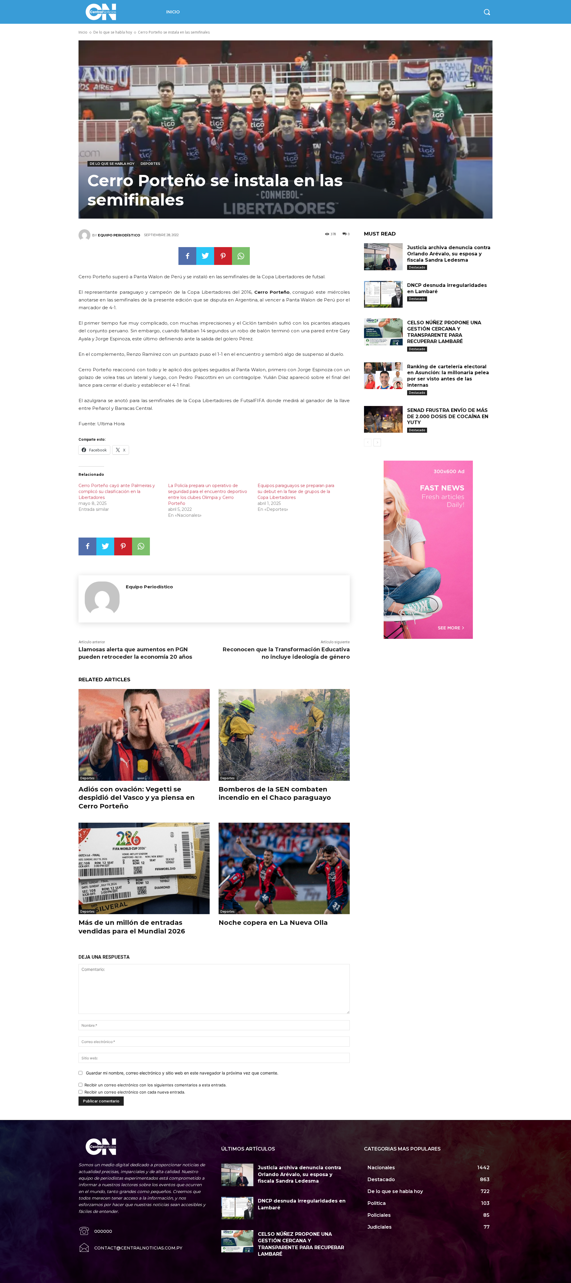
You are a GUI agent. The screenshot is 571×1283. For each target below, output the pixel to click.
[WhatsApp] (241, 256)
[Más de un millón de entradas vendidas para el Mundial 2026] (144, 868)
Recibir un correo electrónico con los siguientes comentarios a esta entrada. (155, 1085)
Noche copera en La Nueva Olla (273, 923)
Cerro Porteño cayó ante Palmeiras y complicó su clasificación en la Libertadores (117, 491)
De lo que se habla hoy (112, 32)
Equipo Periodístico (119, 235)
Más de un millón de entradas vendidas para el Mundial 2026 (132, 927)
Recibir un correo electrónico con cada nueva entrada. (134, 1092)
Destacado (417, 267)
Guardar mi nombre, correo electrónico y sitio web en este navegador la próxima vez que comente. (182, 1072)
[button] (486, 12)
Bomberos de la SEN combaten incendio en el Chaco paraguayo (275, 793)
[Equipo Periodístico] (85, 235)
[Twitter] (205, 256)
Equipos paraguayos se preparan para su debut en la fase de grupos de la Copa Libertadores (296, 491)
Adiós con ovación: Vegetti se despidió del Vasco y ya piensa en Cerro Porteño (137, 797)
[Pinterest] (223, 256)
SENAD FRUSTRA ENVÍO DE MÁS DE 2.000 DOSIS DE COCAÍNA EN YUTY (447, 416)
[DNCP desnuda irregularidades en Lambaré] (383, 294)
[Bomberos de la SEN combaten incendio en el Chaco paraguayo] (284, 735)
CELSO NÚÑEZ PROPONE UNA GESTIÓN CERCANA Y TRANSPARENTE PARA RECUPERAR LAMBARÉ (444, 332)
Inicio (83, 32)
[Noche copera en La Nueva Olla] (284, 868)
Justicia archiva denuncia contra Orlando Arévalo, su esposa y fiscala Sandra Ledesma (448, 254)
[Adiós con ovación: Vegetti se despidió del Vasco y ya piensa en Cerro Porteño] (144, 735)
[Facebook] (187, 256)
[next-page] (377, 442)
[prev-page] (367, 442)
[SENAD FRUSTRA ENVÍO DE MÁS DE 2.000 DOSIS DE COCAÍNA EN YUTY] (383, 419)
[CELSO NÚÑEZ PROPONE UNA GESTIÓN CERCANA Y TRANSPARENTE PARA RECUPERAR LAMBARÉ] (383, 331)
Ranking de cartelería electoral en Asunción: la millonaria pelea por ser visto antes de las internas (448, 376)
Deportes (150, 164)
